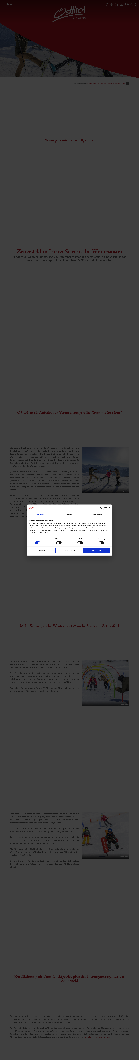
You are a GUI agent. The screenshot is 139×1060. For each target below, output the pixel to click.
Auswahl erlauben (69, 550)
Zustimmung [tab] (41, 514)
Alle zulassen (96, 550)
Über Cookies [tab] (97, 514)
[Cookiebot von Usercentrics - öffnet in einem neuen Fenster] (101, 508)
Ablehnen (42, 550)
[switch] (59, 543)
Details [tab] (69, 514)
